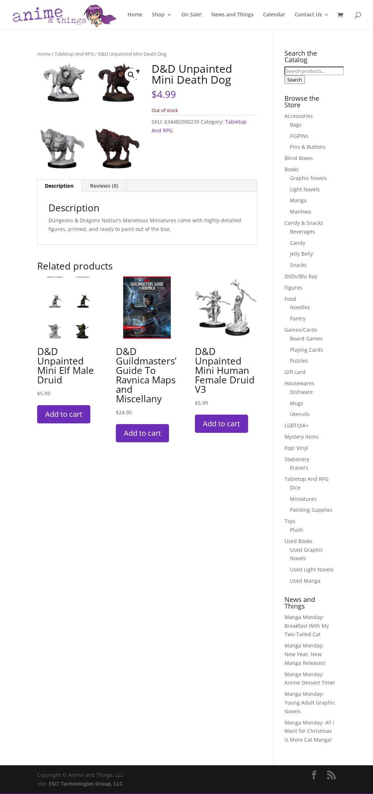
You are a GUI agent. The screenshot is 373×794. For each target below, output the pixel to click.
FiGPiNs (299, 135)
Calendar (274, 15)
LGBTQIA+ (296, 425)
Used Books (298, 541)
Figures (293, 287)
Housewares (299, 383)
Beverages (302, 231)
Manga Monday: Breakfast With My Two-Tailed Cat (306, 626)
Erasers (299, 467)
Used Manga (305, 580)
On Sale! (191, 15)
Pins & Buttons (308, 146)
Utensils (300, 414)
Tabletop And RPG (74, 54)
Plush (296, 529)
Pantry (298, 318)
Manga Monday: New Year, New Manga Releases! (305, 654)
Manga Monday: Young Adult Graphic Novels (309, 702)
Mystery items (301, 436)
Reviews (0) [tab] (104, 185)
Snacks (298, 265)
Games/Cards (300, 329)
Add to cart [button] (63, 414)
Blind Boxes (298, 158)
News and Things (232, 15)
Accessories (298, 115)
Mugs (296, 403)
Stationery (296, 459)
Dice (295, 487)
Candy (297, 242)
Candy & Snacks (303, 222)
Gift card (295, 371)
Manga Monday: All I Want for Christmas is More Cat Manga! (309, 731)
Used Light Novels (312, 569)
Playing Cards (306, 349)
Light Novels (305, 189)
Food (290, 298)
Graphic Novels (308, 178)
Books (291, 169)
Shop (158, 15)
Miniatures (303, 498)
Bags (296, 124)
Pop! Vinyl (296, 447)
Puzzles (299, 360)
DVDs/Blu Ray (300, 276)
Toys (289, 521)
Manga (298, 200)
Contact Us (308, 15)
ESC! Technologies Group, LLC (86, 783)
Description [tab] (59, 185)
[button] (131, 74)
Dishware (301, 391)
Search (294, 79)
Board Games (306, 338)
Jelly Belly (301, 253)
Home (134, 15)
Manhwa (300, 211)
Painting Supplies (311, 509)
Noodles (300, 307)
